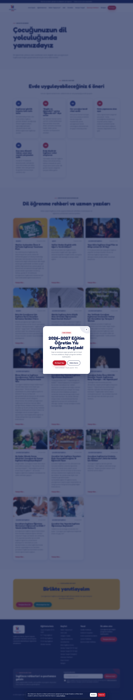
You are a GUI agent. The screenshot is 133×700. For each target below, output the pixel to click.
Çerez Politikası (60, 695)
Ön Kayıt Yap (59, 363)
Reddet (93, 694)
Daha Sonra (74, 363)
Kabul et (101, 694)
